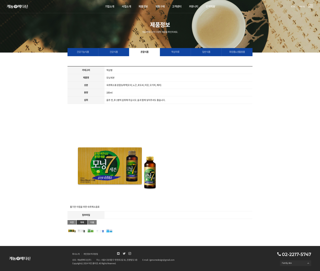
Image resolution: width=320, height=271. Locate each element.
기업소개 (109, 6)
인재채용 (210, 6)
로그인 (293, 7)
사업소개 (126, 6)
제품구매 (160, 6)
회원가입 (302, 7)
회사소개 (76, 254)
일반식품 (206, 52)
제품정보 (143, 6)
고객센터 (176, 6)
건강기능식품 (83, 52)
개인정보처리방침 (90, 254)
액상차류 (175, 52)
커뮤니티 (193, 6)
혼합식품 (144, 52)
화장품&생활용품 (237, 52)
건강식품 (114, 52)
